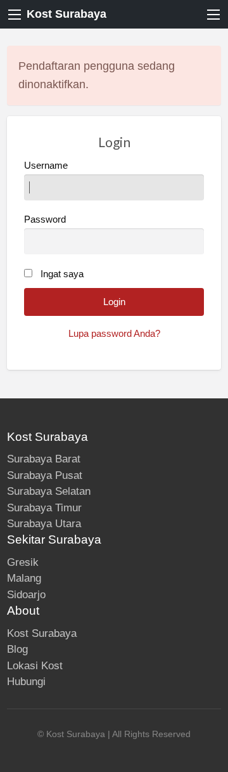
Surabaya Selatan (49, 491)
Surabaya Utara (44, 523)
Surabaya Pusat (44, 475)
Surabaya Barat (43, 459)
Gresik (23, 562)
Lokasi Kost (35, 665)
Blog (17, 649)
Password (45, 219)
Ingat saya (62, 274)
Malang (24, 578)
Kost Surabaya (66, 14)
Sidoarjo (26, 594)
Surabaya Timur (44, 507)
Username (46, 165)
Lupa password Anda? (114, 334)
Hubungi (26, 681)
